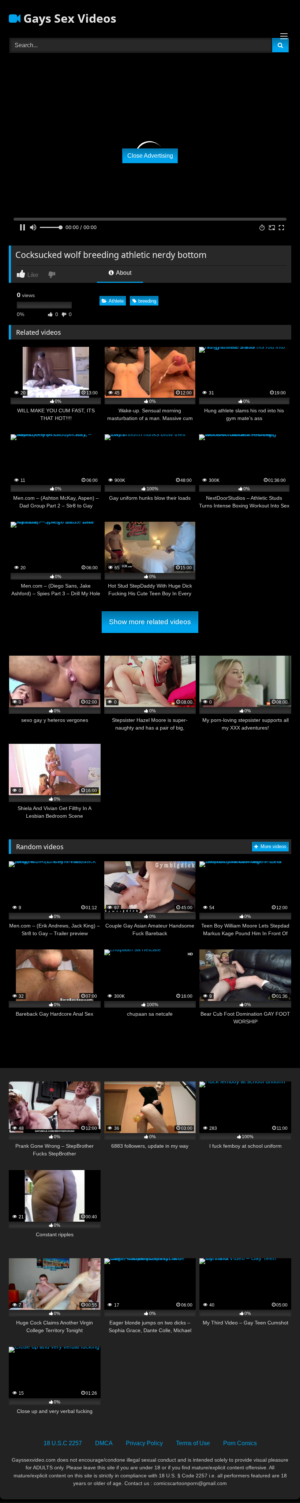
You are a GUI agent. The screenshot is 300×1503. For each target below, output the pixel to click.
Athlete (116, 301)
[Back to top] (277, 1481)
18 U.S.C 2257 (63, 1443)
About (123, 273)
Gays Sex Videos (68, 18)
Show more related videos (150, 622)
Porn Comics (240, 1443)
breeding (147, 301)
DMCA (104, 1443)
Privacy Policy (144, 1443)
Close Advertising (150, 156)
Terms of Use (193, 1443)
